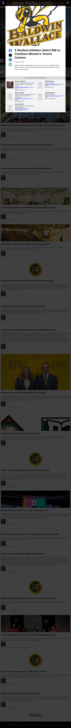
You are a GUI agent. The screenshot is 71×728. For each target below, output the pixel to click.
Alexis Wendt (19, 104)
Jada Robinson (50, 92)
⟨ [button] (3, 3)
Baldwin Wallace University (22, 87)
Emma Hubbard (20, 81)
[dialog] (35, 364)
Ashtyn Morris (49, 81)
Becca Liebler (19, 92)
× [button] (68, 2)
